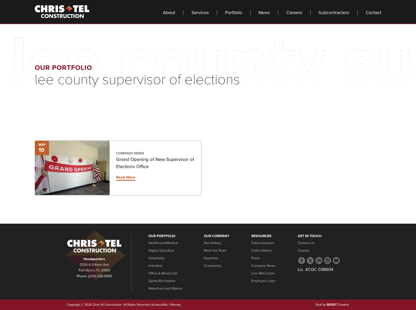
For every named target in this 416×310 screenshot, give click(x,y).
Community (212, 266)
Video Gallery (261, 250)
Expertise (211, 258)
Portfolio (233, 12)
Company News (130, 153)
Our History (212, 243)
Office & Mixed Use (162, 273)
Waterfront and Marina (165, 288)
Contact (373, 12)
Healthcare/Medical (163, 243)
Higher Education (161, 250)
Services (200, 12)
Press (255, 258)
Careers (294, 12)
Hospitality (156, 258)
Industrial (155, 266)
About (169, 12)
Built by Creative (332, 305)
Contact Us (306, 243)
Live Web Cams (263, 273)
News (264, 12)
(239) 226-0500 (100, 276)
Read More (125, 177)
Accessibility (159, 305)
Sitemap (175, 305)
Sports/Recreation (162, 281)
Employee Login (263, 281)
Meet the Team (215, 250)
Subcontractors (333, 12)
